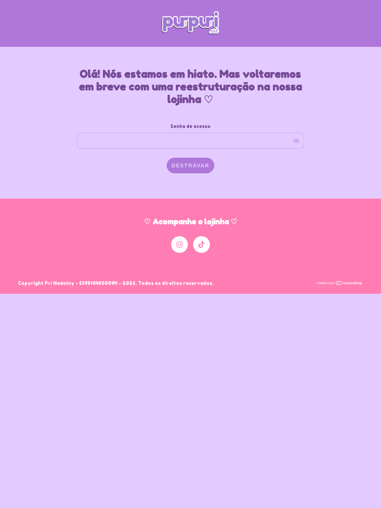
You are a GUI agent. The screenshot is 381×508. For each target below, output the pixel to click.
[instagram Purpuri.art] (179, 244)
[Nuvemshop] (340, 283)
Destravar (190, 165)
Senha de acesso (190, 126)
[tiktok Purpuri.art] (201, 244)
